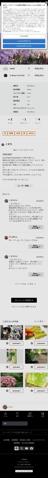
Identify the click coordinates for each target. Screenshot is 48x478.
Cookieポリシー (21, 30)
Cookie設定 (24, 36)
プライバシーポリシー (26, 31)
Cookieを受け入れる (24, 46)
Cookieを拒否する (24, 41)
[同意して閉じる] (46, 2)
